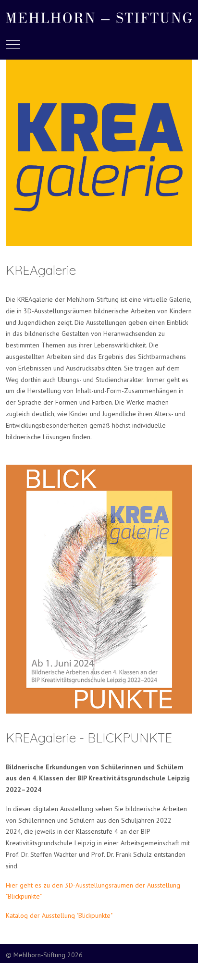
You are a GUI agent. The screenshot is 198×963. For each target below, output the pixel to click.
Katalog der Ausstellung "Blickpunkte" (59, 915)
